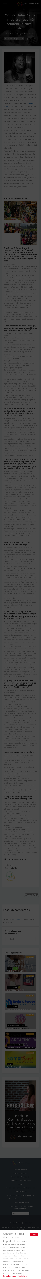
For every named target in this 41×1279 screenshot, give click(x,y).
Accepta (34, 1234)
